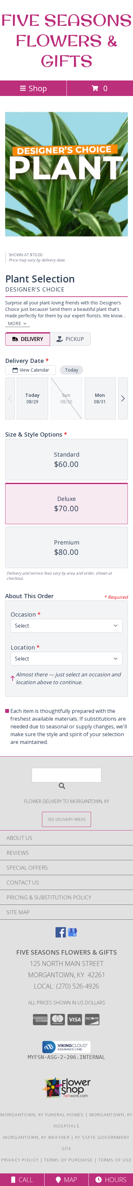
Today (71, 370)
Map (69, 1179)
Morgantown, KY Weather (36, 1137)
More (14, 323)
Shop (38, 88)
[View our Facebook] (61, 935)
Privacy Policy (19, 1160)
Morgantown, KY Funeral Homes (42, 1114)
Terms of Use (115, 1160)
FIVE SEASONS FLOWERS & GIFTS (66, 40)
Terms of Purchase (68, 1160)
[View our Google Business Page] (72, 935)
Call (24, 1179)
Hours (114, 1179)
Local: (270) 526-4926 (66, 986)
